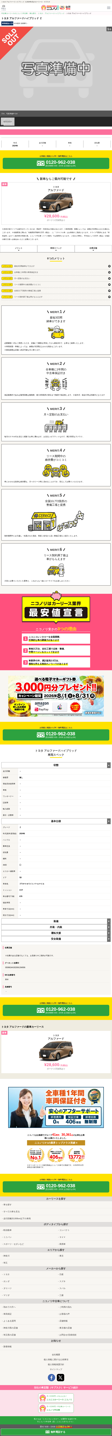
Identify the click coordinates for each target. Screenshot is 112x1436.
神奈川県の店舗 (10, 1328)
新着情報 (7, 1346)
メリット (19, 248)
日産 (61, 1274)
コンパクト (64, 1230)
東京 (61, 1256)
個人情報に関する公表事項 (56, 1359)
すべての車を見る (11, 1211)
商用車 (62, 1244)
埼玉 (5, 1263)
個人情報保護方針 (56, 1364)
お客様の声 (64, 1314)
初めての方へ (9, 1307)
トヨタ (6, 1274)
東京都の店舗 (65, 1328)
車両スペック (56, 248)
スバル (62, 1288)
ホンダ (6, 1281)
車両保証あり (6, 23)
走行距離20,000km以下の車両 (17, 1218)
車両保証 (7, 1314)
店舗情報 (63, 1321)
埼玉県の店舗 (9, 1335)
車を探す (7, 1204)
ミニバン (7, 1237)
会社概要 (56, 1354)
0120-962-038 (60, 163)
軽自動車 (7, 1230)
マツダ (6, 1295)
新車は (3, 9)
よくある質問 (9, 1321)
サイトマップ (56, 1369)
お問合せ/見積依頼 (67, 1335)
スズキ (62, 1281)
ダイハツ (7, 1288)
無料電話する (58, 1432)
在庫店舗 (93, 248)
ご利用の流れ (65, 1307)
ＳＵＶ (62, 1237)
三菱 (61, 1295)
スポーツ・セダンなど (13, 1244)
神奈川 (6, 1256)
